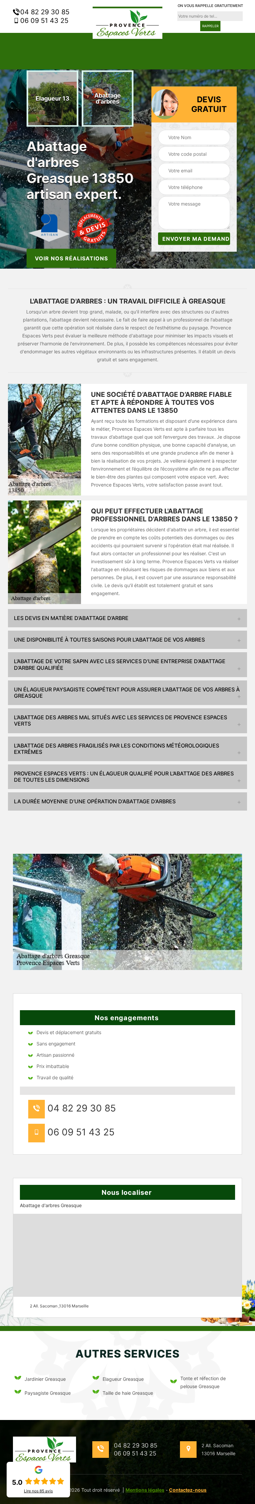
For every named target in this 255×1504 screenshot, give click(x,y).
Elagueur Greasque (123, 1379)
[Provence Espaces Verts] (127, 23)
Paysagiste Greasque (48, 1393)
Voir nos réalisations (71, 258)
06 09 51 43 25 (43, 21)
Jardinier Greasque (45, 1379)
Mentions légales (145, 1490)
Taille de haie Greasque (128, 1393)
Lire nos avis (38, 1491)
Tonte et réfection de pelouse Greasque (203, 1382)
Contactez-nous (188, 1490)
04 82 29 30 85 (43, 12)
